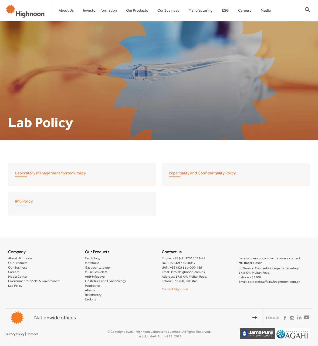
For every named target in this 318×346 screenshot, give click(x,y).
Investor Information (100, 10)
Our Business (168, 10)
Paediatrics (93, 285)
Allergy (90, 290)
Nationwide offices (145, 317)
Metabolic (92, 263)
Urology (90, 299)
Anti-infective (95, 276)
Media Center (17, 276)
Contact (32, 334)
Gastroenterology (98, 267)
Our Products (137, 10)
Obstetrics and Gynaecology (105, 281)
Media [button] (266, 10)
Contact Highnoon (175, 289)
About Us (66, 10)
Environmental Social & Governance (33, 281)
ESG (225, 10)
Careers (244, 10)
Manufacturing (201, 10)
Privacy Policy (14, 334)
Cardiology (92, 258)
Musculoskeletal (96, 272)
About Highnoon (20, 258)
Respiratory (93, 294)
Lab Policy (15, 285)
